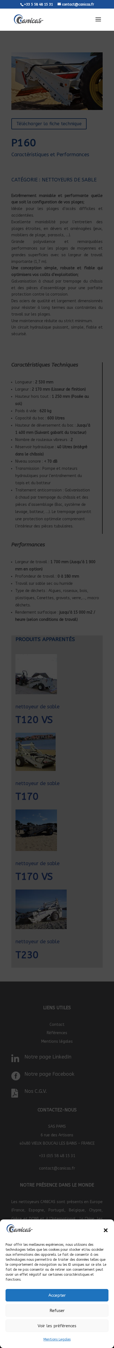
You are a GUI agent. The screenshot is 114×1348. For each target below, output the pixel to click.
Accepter (57, 1295)
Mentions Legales (57, 1339)
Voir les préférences (57, 1325)
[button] (105, 1230)
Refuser (57, 1310)
